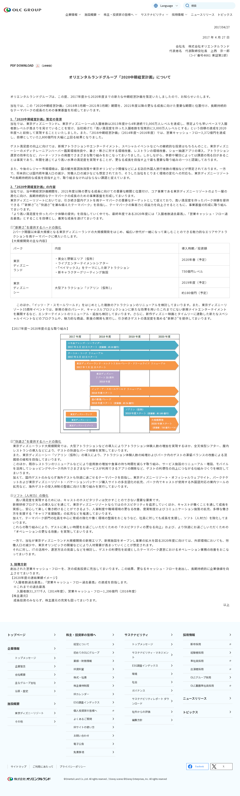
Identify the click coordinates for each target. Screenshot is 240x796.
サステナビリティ (153, 14)
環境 (134, 674)
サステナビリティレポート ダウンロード (150, 701)
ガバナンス (138, 690)
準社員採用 (197, 661)
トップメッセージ (25, 658)
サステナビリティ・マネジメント (150, 655)
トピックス (225, 14)
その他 (19, 721)
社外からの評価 (141, 712)
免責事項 (79, 752)
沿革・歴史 (21, 691)
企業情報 (71, 14)
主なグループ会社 (25, 683)
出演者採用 (197, 669)
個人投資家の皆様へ (85, 710)
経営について (81, 644)
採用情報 (178, 14)
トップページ (17, 634)
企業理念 (20, 666)
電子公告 (79, 744)
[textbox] (209, 5)
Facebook (199, 766)
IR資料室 (79, 669)
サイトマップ (18, 766)
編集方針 (137, 720)
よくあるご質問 (83, 719)
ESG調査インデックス (87, 702)
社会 (134, 682)
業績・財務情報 (83, 661)
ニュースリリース (202, 14)
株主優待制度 (81, 685)
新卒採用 (195, 644)
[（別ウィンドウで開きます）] (38, 65)
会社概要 (20, 674)
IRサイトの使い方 (84, 727)
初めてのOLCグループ (86, 652)
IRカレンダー (81, 694)
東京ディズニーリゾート (29, 713)
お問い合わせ (81, 735)
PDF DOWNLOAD (22, 65)
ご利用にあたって (43, 766)
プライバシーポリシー (73, 766)
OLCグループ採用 (200, 677)
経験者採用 (197, 652)
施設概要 (91, 14)
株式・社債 (80, 677)
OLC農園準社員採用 (202, 685)
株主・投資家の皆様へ (119, 14)
